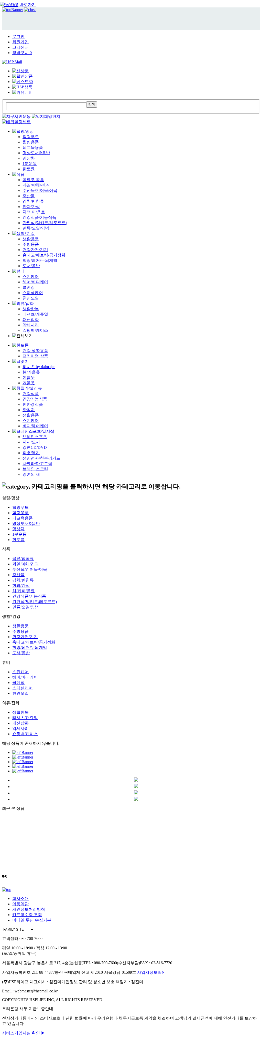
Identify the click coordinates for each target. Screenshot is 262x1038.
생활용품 (31, 239)
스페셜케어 (33, 292)
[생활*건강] (23, 233)
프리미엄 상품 (35, 356)
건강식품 (31, 393)
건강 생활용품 (35, 350)
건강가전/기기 (35, 249)
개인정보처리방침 (28, 909)
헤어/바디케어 (35, 282)
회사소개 (20, 898)
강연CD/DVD (35, 447)
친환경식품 (33, 404)
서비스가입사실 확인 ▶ (23, 1033)
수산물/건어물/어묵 (40, 190)
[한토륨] (20, 345)
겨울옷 (29, 383)
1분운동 (30, 163)
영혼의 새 (31, 474)
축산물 (29, 196)
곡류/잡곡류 (33, 180)
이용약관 (20, 904)
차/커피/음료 (34, 212)
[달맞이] (20, 361)
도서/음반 (31, 266)
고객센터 (20, 47)
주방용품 (31, 244)
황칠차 (29, 410)
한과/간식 (31, 206)
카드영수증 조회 (27, 914)
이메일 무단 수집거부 (31, 920)
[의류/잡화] (23, 303)
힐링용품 (31, 142)
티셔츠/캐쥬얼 (35, 314)
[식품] (18, 174)
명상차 (29, 158)
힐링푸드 (31, 136)
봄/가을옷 (31, 372)
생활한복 (31, 309)
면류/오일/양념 (36, 228)
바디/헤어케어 (35, 426)
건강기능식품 (35, 399)
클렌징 (29, 287)
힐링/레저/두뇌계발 (40, 260)
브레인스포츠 (35, 436)
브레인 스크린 (35, 469)
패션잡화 (31, 319)
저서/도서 (31, 442)
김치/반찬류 (33, 201)
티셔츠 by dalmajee (39, 367)
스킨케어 (31, 276)
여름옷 (29, 377)
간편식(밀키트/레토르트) (45, 223)
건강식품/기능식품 (39, 217)
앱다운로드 (11, 5)
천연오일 (31, 298)
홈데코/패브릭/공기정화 (44, 255)
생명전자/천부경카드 (41, 458)
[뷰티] (18, 271)
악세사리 (31, 325)
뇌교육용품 (33, 147)
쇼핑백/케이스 (35, 330)
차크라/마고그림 (37, 463)
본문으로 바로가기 (19, 4)
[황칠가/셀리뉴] (27, 388)
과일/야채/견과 (36, 185)
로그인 (18, 36)
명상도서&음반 (36, 153)
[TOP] (6, 889)
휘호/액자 (31, 453)
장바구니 (22, 52)
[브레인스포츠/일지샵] (33, 431)
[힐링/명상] (23, 131)
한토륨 (29, 169)
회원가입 (20, 42)
